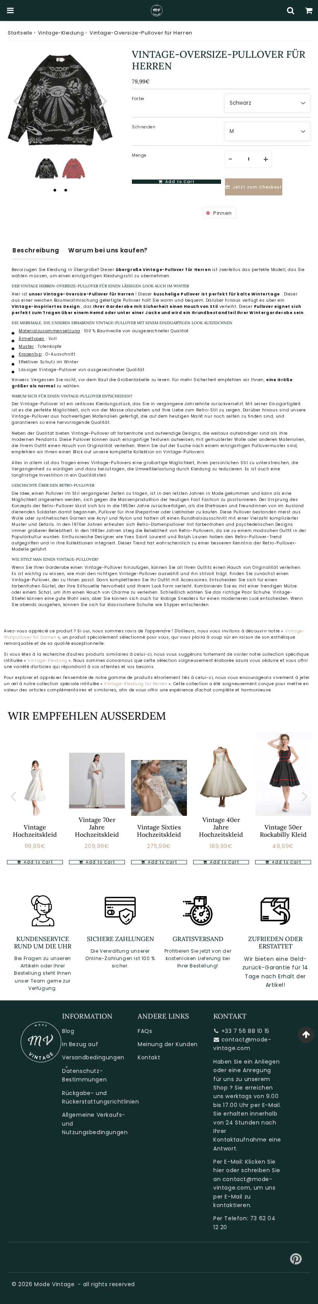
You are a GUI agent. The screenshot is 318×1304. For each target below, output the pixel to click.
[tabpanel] (46, 168)
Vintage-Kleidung (61, 32)
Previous (17, 100)
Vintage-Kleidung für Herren (136, 684)
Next (103, 100)
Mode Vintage (54, 1284)
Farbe (138, 99)
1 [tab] (55, 190)
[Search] (290, 10)
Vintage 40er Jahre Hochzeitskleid (221, 827)
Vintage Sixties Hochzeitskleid (159, 830)
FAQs (145, 1031)
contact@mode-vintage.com (242, 1044)
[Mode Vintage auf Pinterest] (296, 1262)
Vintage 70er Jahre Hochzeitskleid (97, 827)
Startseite (20, 32)
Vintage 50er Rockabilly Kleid (283, 830)
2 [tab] (65, 190)
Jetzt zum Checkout (257, 187)
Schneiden (144, 127)
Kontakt (149, 1057)
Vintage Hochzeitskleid (35, 830)
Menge (139, 155)
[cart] (309, 10)
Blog (68, 1031)
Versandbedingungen (93, 1057)
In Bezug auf (80, 1044)
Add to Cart (37, 862)
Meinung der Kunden (168, 1044)
